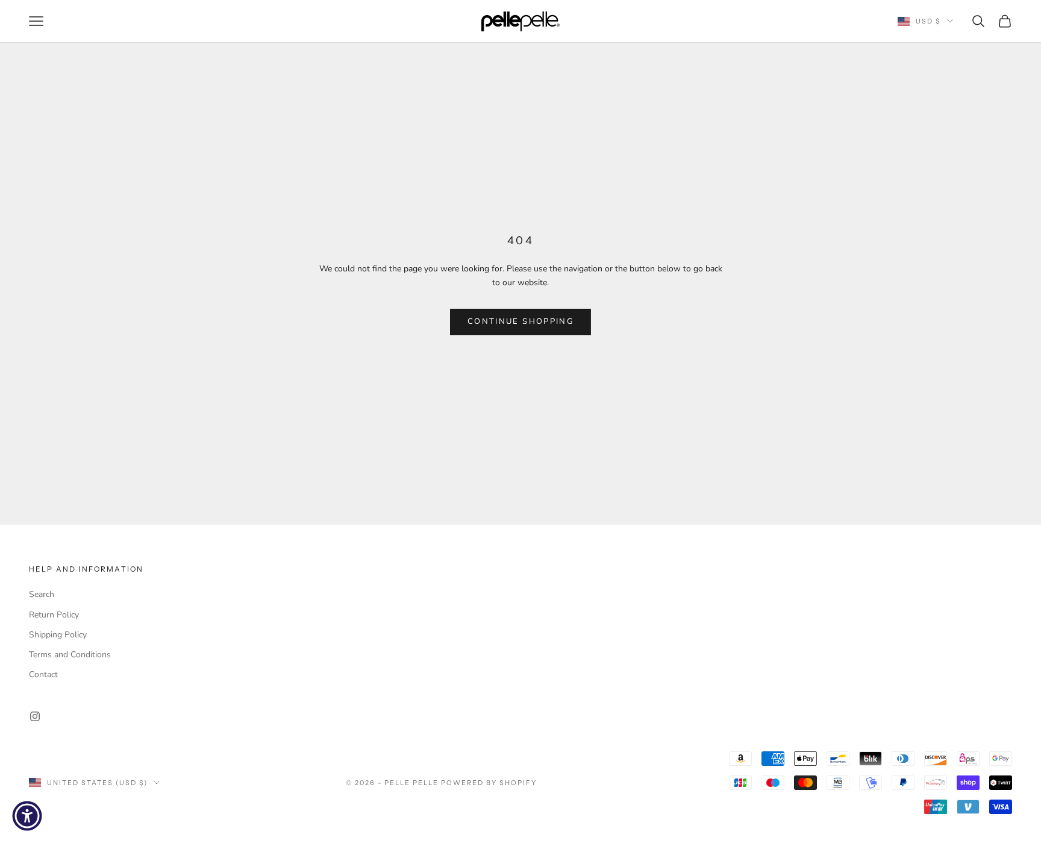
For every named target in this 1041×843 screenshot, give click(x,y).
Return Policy (54, 614)
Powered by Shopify (489, 782)
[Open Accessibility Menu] (27, 816)
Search (41, 594)
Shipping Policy (58, 634)
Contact (43, 674)
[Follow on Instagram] (35, 716)
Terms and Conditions (70, 654)
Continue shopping (520, 321)
